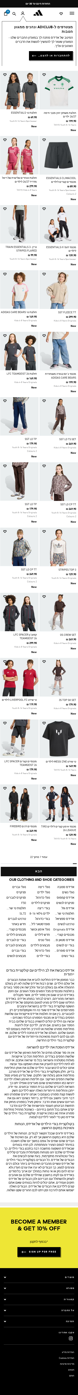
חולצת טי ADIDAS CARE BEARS (19, 312)
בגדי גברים (19, 950)
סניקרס (21, 892)
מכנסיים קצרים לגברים (15, 929)
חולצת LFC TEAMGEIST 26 (22, 374)
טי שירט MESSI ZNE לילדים (61, 761)
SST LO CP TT (68, 504)
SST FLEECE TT (67, 312)
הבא (38, 871)
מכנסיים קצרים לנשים (63, 935)
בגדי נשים (68, 956)
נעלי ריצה (44, 887)
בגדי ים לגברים (16, 940)
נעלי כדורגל (43, 897)
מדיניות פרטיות (67, 1364)
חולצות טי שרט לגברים (15, 908)
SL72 (23, 913)
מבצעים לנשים (16, 956)
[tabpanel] (39, 472)
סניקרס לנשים (65, 903)
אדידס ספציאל (64, 919)
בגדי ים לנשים (65, 945)
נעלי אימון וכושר (40, 929)
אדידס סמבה (65, 887)
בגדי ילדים (43, 956)
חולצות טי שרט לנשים (63, 913)
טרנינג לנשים (66, 924)
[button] (60, 75)
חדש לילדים (42, 935)
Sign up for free (42, 1252)
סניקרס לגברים (16, 897)
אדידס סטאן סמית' (63, 940)
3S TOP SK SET (67, 700)
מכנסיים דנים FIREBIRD (23, 826)
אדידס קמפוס (65, 897)
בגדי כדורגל (42, 919)
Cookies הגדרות (66, 1358)
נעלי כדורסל (42, 950)
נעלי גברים (19, 887)
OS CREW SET (68, 635)
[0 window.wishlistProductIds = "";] (61, 13)
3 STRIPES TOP (67, 570)
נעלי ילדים (43, 892)
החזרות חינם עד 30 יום (38, 4)
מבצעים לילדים (16, 935)
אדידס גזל (68, 908)
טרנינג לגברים (17, 919)
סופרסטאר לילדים (39, 924)
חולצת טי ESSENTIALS (24, 113)
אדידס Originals (63, 929)
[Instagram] (71, 1338)
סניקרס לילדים (40, 903)
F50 (23, 903)
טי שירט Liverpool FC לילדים (19, 700)
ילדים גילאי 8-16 (40, 913)
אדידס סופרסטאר (63, 950)
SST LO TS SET (67, 439)
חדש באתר (19, 924)
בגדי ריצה (43, 908)
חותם (71, 1376)
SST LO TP (31, 439)
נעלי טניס (44, 940)
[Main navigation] (72, 13)
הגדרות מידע (68, 1352)
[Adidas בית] (39, 13)
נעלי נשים (68, 892)
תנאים (71, 1370)
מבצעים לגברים (16, 945)
